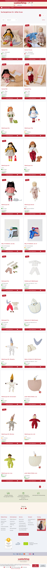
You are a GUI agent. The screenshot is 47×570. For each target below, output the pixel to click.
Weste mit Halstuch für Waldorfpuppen (33, 359)
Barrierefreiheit (13, 528)
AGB (11, 526)
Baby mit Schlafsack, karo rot (31, 243)
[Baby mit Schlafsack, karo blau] (12, 230)
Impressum (12, 521)
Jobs (2, 524)
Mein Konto (21, 519)
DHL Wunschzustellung (16, 567)
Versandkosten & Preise (31, 520)
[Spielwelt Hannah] (35, 36)
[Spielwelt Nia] (12, 76)
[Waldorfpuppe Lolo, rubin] (35, 421)
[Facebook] (21, 508)
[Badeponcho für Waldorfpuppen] (35, 307)
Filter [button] (44, 19)
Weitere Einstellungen (15, 568)
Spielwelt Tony (28, 88)
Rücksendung (31, 524)
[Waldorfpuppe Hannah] (35, 191)
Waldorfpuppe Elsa (5, 128)
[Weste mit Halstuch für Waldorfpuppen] (35, 346)
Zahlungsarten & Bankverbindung (22, 526)
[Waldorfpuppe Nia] (12, 191)
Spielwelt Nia (4, 88)
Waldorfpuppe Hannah (29, 204)
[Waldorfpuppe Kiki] (12, 152)
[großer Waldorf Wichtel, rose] (35, 383)
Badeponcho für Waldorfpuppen (31, 320)
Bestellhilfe (21, 521)
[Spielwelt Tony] (35, 76)
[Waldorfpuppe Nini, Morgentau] (12, 346)
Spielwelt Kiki (4, 49)
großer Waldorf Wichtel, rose (31, 396)
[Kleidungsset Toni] (12, 307)
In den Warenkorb (9, 59)
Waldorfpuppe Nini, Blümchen (7, 434)
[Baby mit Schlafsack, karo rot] (35, 230)
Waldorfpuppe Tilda (29, 128)
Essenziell (7, 567)
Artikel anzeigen (32, 59)
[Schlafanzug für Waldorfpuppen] (35, 268)
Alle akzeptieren (35, 566)
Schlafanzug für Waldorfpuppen (31, 281)
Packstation (30, 522)
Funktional (25, 567)
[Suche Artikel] (32, 5)
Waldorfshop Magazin (3, 522)
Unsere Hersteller (4, 526)
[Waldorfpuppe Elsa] (12, 115)
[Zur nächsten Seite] (45, 15)
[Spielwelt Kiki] (12, 36)
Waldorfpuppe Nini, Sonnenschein (8, 396)
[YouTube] (26, 508)
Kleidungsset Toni (5, 320)
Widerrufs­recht (13, 519)
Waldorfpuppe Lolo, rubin (30, 434)
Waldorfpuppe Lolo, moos (6, 473)
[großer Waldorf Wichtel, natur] (35, 460)
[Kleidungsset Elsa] (12, 268)
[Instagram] (23, 508)
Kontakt (11, 530)
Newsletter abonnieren (3, 529)
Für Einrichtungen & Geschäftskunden (23, 529)
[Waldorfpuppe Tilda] (35, 115)
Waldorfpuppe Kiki (5, 165)
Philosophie (3, 519)
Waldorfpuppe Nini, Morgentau (8, 359)
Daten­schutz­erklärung (13, 524)
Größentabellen (22, 523)
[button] (14, 5)
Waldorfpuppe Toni (29, 165)
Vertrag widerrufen (23, 534)
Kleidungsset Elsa (5, 281)
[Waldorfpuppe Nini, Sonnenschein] (12, 383)
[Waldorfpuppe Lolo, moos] (12, 460)
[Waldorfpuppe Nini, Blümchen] (12, 421)
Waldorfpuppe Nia (5, 204)
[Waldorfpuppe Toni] (35, 152)
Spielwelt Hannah (28, 49)
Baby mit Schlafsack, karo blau (8, 243)
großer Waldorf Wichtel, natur (31, 473)
